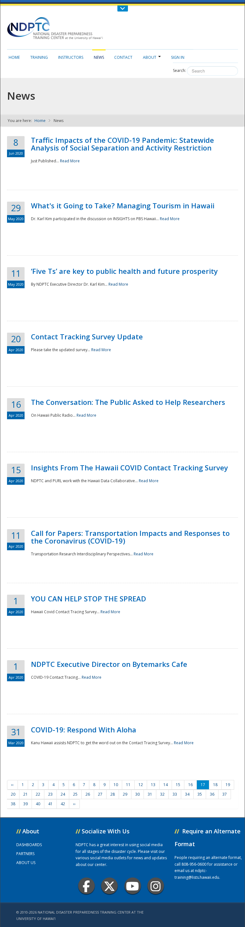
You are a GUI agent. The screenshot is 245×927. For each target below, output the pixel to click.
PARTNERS (25, 853)
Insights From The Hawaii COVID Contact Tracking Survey (129, 467)
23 (50, 794)
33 (175, 794)
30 (137, 794)
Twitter (109, 885)
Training (39, 57)
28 (112, 794)
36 (212, 794)
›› (74, 804)
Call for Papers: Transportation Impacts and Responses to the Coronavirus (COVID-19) (130, 536)
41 (50, 804)
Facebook (86, 885)
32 (162, 794)
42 (63, 804)
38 (13, 804)
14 (165, 784)
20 (13, 794)
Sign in (177, 57)
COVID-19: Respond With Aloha (83, 729)
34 (187, 794)
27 (100, 794)
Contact (123, 57)
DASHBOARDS (29, 844)
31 (150, 794)
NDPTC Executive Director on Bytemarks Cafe (109, 664)
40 (38, 804)
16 (190, 784)
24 (63, 794)
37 (224, 794)
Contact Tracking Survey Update (87, 336)
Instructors (70, 57)
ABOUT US (25, 862)
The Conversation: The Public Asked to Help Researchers (128, 402)
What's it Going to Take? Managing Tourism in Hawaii (122, 205)
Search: (179, 70)
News (99, 57)
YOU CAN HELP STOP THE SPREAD (88, 598)
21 (25, 794)
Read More (70, 161)
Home (14, 57)
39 (25, 804)
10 (116, 784)
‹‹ (12, 784)
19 (228, 784)
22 (38, 794)
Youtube (132, 885)
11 (128, 784)
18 (215, 784)
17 (203, 784)
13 (153, 784)
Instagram (155, 885)
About (149, 57)
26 (87, 794)
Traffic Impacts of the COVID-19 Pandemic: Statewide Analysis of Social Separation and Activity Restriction (122, 143)
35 (199, 794)
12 (140, 784)
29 (125, 794)
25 (75, 794)
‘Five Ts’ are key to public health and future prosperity (124, 271)
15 (178, 784)
